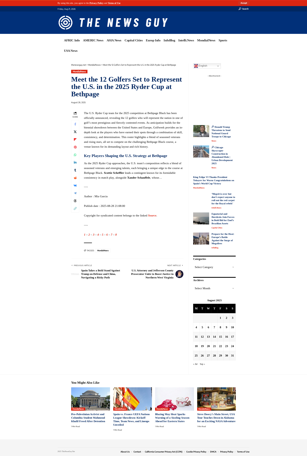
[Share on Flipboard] (75, 139)
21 (214, 346)
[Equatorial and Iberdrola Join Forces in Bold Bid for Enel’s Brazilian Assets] (201, 218)
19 (202, 346)
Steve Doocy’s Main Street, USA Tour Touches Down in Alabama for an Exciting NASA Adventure (216, 418)
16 (226, 336)
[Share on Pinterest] (75, 147)
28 (214, 355)
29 (220, 355)
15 (220, 336)
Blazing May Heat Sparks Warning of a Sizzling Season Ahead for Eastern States (172, 418)
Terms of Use (114, 3)
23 (226, 346)
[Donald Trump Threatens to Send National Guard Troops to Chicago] (201, 131)
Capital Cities (217, 228)
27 (208, 355)
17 (232, 336)
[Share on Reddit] (75, 177)
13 (208, 336)
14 (214, 336)
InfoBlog (215, 248)
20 (208, 346)
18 (196, 346)
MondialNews (79, 71)
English (202, 65)
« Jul (195, 364)
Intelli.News (216, 208)
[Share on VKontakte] (75, 185)
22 (220, 346)
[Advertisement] (220, 98)
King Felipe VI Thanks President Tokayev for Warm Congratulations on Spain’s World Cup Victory (213, 180)
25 (196, 355)
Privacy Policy (96, 3)
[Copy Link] (75, 208)
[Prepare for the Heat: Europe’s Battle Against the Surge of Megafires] (201, 239)
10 (232, 327)
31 (232, 355)
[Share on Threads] (75, 200)
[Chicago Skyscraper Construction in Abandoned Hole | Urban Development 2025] (201, 151)
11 (196, 336)
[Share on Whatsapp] (75, 154)
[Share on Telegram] (75, 193)
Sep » (202, 364)
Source (152, 215)
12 (202, 336)
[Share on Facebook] (75, 124)
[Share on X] (75, 131)
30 (226, 355)
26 (202, 355)
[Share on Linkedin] (75, 162)
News (214, 141)
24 (232, 346)
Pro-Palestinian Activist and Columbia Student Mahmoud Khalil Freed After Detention (88, 418)
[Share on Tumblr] (75, 170)
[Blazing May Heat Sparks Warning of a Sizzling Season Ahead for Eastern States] (174, 399)
